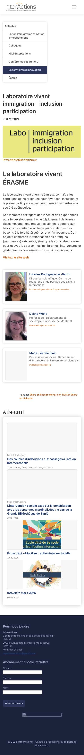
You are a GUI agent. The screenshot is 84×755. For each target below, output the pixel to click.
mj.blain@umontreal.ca (40, 365)
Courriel (7, 668)
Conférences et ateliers (23, 61)
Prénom (7, 678)
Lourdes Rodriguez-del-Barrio (49, 274)
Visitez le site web (16, 257)
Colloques (15, 45)
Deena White (38, 314)
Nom (5, 687)
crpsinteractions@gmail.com (19, 653)
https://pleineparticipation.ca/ (20, 160)
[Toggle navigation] (74, 7)
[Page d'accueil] (21, 6)
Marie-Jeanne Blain (42, 353)
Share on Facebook (40, 394)
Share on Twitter (61, 394)
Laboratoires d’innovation (25, 69)
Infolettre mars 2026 (21, 593)
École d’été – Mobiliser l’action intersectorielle (38, 553)
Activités (10, 26)
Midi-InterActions (20, 53)
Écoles (13, 77)
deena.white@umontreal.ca (42, 325)
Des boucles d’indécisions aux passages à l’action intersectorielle (41, 461)
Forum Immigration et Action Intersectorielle (26, 35)
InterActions (25, 741)
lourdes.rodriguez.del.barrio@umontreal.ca (49, 289)
